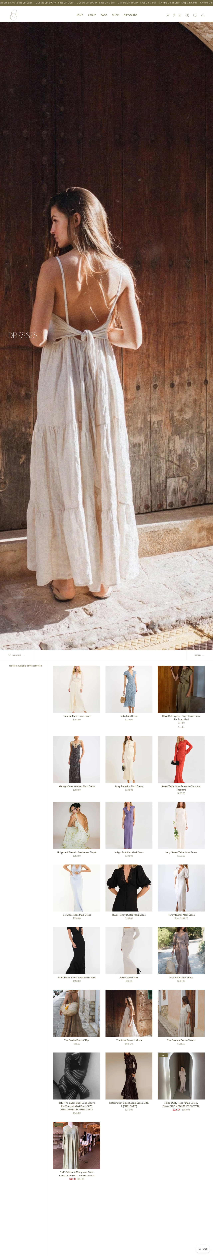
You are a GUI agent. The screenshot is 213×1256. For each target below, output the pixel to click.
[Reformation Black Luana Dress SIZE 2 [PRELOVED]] (129, 1076)
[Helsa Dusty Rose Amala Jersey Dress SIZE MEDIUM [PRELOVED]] (181, 1076)
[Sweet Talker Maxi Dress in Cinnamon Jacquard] (181, 759)
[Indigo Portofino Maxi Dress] (129, 825)
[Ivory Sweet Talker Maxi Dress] (181, 825)
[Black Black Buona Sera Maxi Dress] (76, 950)
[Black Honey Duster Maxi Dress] (129, 888)
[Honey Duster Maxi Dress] (181, 888)
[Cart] (203, 15)
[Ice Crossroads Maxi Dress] (76, 888)
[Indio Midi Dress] (129, 689)
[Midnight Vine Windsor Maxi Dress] (76, 759)
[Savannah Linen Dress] (181, 950)
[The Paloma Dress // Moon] (181, 1013)
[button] (115, 15)
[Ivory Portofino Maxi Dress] (129, 759)
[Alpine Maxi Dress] (129, 950)
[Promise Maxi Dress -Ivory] (76, 689)
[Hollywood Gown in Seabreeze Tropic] (76, 825)
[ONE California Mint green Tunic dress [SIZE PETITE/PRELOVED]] (76, 1145)
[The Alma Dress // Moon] (129, 1013)
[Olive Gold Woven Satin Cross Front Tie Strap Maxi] (181, 689)
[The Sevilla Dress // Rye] (76, 1013)
